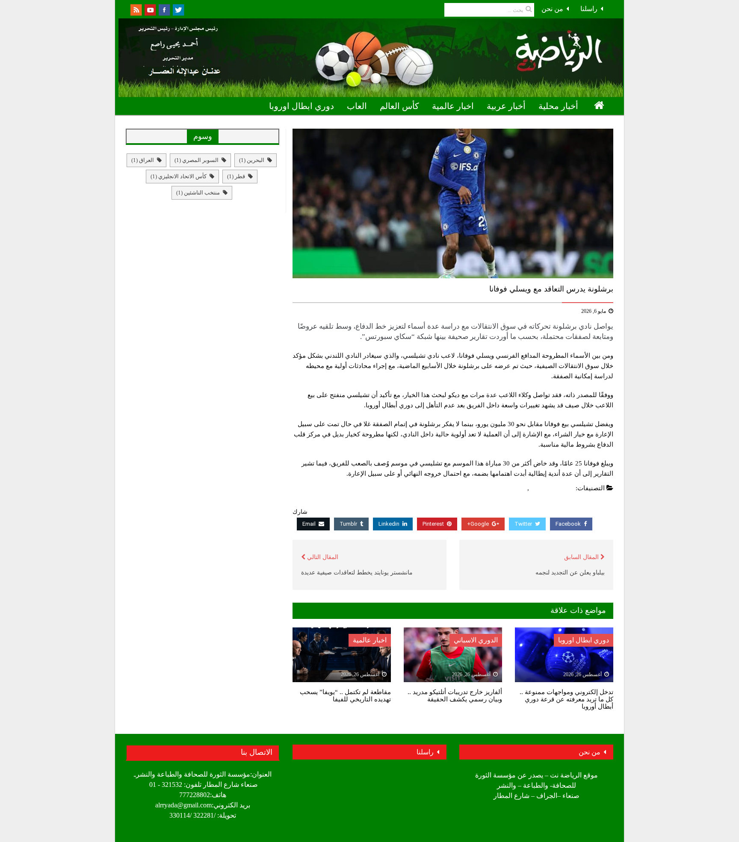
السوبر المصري (196, 160)
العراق (142, 160)
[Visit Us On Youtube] (150, 9)
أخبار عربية (506, 106)
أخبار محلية (558, 106)
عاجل (518, 488)
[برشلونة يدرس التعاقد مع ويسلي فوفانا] (453, 203)
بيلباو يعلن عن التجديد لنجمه (570, 572)
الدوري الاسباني (552, 488)
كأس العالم (399, 106)
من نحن (552, 8)
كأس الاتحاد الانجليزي (179, 176)
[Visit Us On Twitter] (178, 9)
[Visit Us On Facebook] (164, 9)
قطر (236, 176)
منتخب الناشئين (198, 192)
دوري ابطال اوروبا (301, 106)
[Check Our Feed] (136, 9)
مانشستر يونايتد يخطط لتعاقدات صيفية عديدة (357, 572)
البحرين (251, 160)
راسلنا (588, 8)
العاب (357, 106)
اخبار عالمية (453, 106)
